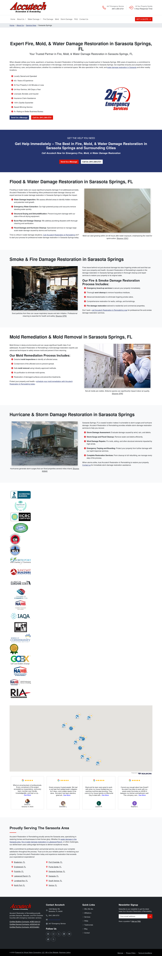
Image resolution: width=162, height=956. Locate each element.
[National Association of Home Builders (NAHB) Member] (81, 671)
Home (12, 19)
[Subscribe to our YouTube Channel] (69, 934)
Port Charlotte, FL (55, 862)
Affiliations (87, 913)
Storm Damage (67, 19)
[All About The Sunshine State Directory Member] (81, 583)
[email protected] (54, 919)
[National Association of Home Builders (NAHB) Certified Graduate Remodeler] (81, 605)
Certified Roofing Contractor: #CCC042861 (24, 927)
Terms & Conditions (145, 953)
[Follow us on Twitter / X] (59, 934)
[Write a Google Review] (23, 780)
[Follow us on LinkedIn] (64, 934)
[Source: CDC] (122, 238)
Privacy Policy (131, 953)
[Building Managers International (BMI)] (81, 627)
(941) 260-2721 (118, 8)
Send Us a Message (19, 117)
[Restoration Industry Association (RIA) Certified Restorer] (81, 538)
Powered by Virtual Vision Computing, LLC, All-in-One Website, (37, 952)
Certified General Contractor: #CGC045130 (25, 924)
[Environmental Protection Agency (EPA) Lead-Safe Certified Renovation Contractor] (81, 527)
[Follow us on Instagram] (53, 934)
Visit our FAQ (136, 921)
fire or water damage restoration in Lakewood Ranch (41, 842)
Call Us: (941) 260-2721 (42, 117)
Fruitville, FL (19, 871)
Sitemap (120, 953)
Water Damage (34, 19)
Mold (57, 19)
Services (87, 917)
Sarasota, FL (54, 876)
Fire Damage (48, 19)
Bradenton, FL (19, 862)
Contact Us (83, 19)
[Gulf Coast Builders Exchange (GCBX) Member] (81, 660)
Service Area (31, 25)
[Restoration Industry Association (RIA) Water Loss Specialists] (81, 549)
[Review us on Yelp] (53, 939)
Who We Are (88, 909)
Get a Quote (142, 19)
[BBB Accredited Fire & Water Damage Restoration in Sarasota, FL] (81, 494)
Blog (85, 929)
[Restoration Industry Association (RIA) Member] (81, 693)
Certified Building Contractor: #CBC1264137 (25, 921)
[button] (72, 728)
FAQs (86, 921)
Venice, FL (53, 885)
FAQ (76, 19)
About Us (21, 19)
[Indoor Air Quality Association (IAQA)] (81, 616)
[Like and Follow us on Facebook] (48, 934)
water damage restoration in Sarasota (121, 67)
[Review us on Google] (48, 939)
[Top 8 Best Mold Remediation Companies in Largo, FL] (81, 505)
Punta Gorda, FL (55, 866)
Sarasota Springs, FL (57, 871)
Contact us (86, 465)
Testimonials (88, 925)
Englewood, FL (20, 866)
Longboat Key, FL (21, 880)
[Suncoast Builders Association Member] (81, 572)
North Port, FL (19, 885)
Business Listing (65, 952)
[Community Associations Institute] (81, 638)
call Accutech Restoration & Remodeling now (109, 310)
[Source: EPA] (61, 316)
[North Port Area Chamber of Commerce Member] (81, 560)
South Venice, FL (55, 880)
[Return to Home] (32, 7)
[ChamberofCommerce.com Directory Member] (81, 594)
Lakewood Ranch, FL (22, 876)
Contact (87, 933)
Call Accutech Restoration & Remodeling (59, 235)
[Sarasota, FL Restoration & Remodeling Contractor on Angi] (81, 649)
